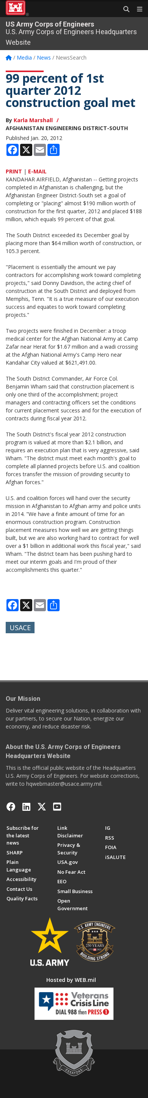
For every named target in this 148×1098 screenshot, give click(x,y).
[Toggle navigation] (136, 9)
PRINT (14, 171)
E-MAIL (37, 171)
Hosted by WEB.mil (71, 979)
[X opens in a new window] (41, 806)
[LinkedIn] (26, 806)
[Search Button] (123, 9)
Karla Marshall (33, 120)
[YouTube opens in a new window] (57, 806)
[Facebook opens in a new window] (11, 806)
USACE (20, 627)
